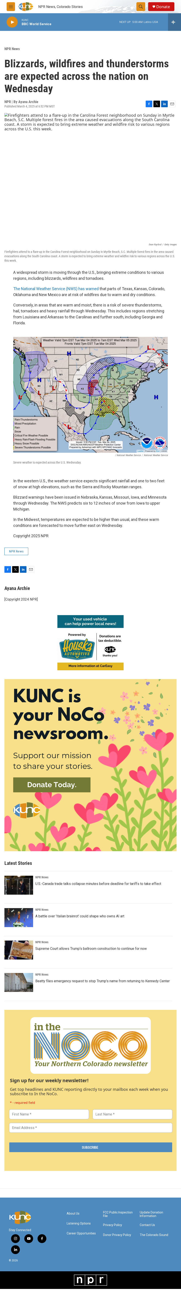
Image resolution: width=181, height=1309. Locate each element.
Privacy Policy (112, 1225)
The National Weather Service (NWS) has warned (56, 288)
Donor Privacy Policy (117, 1235)
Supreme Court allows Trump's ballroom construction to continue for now (91, 949)
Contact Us (147, 1225)
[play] (12, 22)
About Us (73, 1213)
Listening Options (79, 1223)
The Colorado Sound (154, 1235)
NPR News (12, 49)
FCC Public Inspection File (118, 1214)
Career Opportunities (81, 1233)
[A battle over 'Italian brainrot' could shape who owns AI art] (18, 917)
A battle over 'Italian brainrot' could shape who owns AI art (79, 916)
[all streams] (174, 22)
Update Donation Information (151, 1214)
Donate (163, 6)
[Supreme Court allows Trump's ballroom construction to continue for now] (18, 950)
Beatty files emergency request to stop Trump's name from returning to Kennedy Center (102, 981)
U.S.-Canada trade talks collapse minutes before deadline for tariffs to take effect (98, 884)
